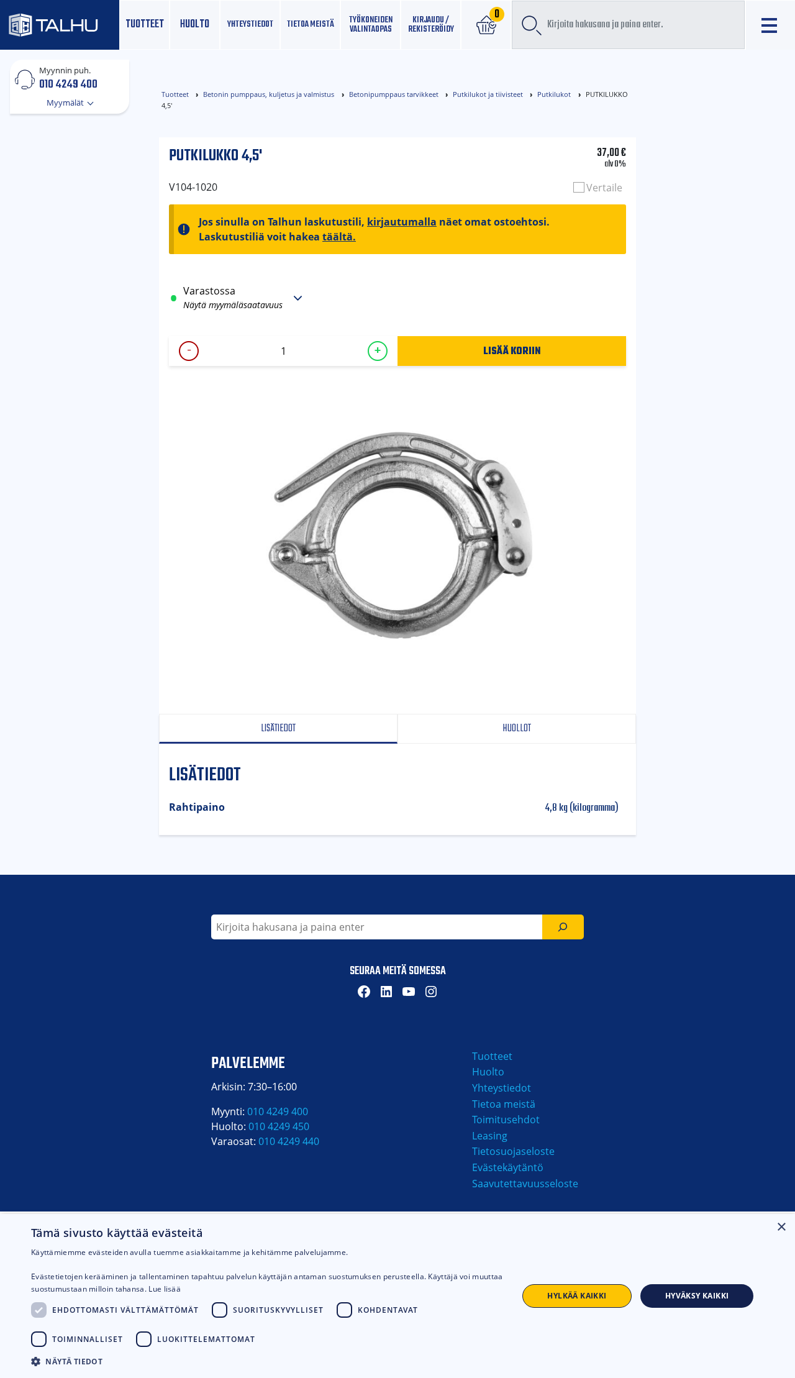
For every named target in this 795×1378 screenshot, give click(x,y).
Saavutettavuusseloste (525, 1183)
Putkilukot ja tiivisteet (488, 94)
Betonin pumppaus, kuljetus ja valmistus (268, 94)
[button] (267, 1361)
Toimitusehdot (506, 1119)
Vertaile (604, 187)
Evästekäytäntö (507, 1167)
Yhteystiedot (501, 1088)
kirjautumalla (402, 222)
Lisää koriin (512, 350)
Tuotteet (144, 24)
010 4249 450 (278, 1126)
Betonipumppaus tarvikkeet (393, 94)
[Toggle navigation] (770, 25)
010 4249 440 (288, 1141)
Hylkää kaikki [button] (576, 1295)
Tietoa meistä (310, 24)
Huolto (194, 24)
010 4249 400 (68, 83)
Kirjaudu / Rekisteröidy (431, 24)
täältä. (339, 237)
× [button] (781, 1227)
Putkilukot (554, 94)
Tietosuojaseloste (513, 1151)
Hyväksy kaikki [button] (697, 1295)
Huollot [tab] (516, 728)
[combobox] (628, 25)
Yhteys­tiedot (250, 24)
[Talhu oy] (59, 25)
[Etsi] (563, 927)
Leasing (489, 1136)
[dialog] (397, 1296)
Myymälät (66, 102)
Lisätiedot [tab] (278, 728)
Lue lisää (164, 1289)
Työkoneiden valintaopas (371, 24)
